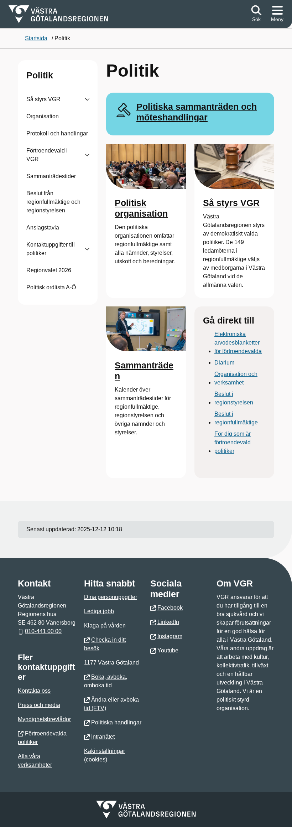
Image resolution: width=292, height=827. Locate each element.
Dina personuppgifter (110, 597)
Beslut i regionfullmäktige (236, 418)
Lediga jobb (99, 611)
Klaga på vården (105, 625)
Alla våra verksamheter (35, 760)
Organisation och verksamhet (235, 378)
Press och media (39, 705)
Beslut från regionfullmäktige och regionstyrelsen (53, 201)
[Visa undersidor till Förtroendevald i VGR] (87, 155)
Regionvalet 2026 (48, 270)
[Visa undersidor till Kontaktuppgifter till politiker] (87, 249)
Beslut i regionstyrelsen (233, 398)
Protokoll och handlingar (57, 133)
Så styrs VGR (43, 99)
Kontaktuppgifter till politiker (50, 249)
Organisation (42, 116)
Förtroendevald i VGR (47, 155)
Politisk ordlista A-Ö (51, 287)
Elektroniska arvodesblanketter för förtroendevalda (238, 342)
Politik (39, 75)
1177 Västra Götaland (111, 663)
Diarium (224, 363)
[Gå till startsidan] (58, 14)
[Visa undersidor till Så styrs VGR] (87, 99)
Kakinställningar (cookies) (104, 755)
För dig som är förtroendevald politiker (232, 442)
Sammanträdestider (51, 176)
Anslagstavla (42, 227)
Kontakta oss (34, 691)
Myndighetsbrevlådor (44, 719)
